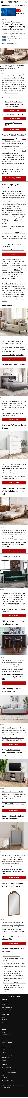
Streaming (16, 5)
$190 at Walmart (14, 419)
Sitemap (4, 1060)
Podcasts (4, 1052)
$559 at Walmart (14, 744)
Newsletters (5, 1049)
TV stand (17, 270)
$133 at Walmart (14, 683)
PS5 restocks (15, 212)
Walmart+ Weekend (8, 139)
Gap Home (12, 266)
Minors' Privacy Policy (7, 1042)
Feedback (4, 1077)
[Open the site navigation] (4, 2)
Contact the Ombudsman (8, 1080)
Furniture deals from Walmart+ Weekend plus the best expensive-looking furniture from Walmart (14, 973)
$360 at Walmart (15, 118)
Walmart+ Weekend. (11, 93)
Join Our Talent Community (9, 1072)
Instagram (4, 1022)
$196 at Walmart (14, 482)
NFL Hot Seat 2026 (7, 1007)
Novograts (5, 266)
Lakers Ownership (6, 1009)
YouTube (4, 1017)
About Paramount (6, 1067)
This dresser (5, 464)
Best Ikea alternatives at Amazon (13, 963)
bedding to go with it (8, 288)
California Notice (6, 1034)
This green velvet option (14, 595)
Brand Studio (5, 1057)
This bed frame (6, 401)
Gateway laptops (13, 153)
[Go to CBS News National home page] (14, 2)
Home (26, 5)
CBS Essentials (5, 5)
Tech (21, 5)
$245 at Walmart (14, 877)
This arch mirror (7, 923)
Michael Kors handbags (16, 155)
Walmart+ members (17, 143)
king (21, 539)
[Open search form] (26, 2)
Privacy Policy (5, 1032)
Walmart (6, 992)
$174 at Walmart (14, 810)
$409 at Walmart (15, 110)
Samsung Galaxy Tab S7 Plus (13, 157)
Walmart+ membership (10, 196)
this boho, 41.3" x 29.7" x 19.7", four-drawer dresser (14, 857)
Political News (5, 1002)
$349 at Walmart (15, 129)
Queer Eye (19, 266)
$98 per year (14, 254)
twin (15, 539)
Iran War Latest (5, 1004)
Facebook (4, 1019)
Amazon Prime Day (14, 91)
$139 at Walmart (14, 943)
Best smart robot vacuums (11, 956)
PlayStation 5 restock (15, 164)
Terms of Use (5, 1040)
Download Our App (7, 1055)
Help (3, 1075)
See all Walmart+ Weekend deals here (14, 178)
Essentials (4, 19)
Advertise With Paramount (9, 1070)
